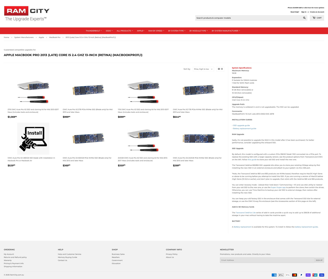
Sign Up (319, 260)
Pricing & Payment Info (14, 263)
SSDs (108, 31)
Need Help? (295, 12)
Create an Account (317, 12)
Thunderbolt (93, 31)
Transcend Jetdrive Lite (246, 213)
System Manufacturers (24, 37)
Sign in (303, 12)
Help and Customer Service (69, 254)
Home (6, 37)
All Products (124, 31)
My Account (9, 254)
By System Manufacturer (225, 31)
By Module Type (197, 31)
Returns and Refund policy (15, 257)
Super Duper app (278, 187)
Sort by (187, 69)
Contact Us (62, 260)
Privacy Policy (171, 254)
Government (117, 260)
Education (116, 263)
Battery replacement (242, 227)
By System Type (176, 31)
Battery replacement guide (244, 128)
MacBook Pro (54, 37)
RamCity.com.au (17, 275)
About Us (170, 257)
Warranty (8, 260)
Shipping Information (13, 266)
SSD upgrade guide (241, 125)
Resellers (116, 257)
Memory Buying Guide (67, 257)
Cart (319, 18)
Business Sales (118, 254)
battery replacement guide (306, 227)
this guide (252, 159)
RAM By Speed (155, 31)
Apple (140, 31)
